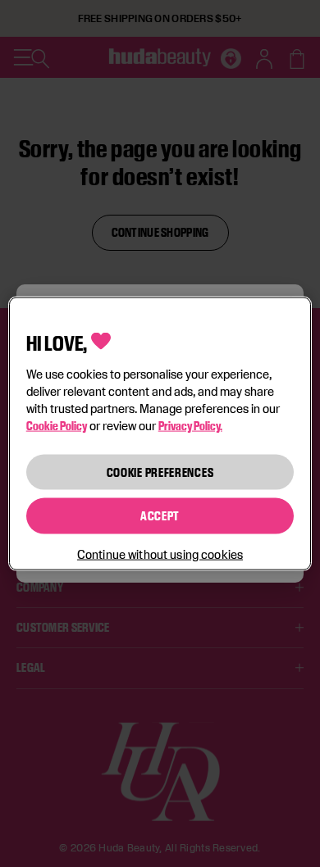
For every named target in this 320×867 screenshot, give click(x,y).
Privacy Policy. (190, 425)
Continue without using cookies (160, 554)
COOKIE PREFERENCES (160, 472)
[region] (160, 434)
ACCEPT (160, 516)
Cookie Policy (56, 425)
